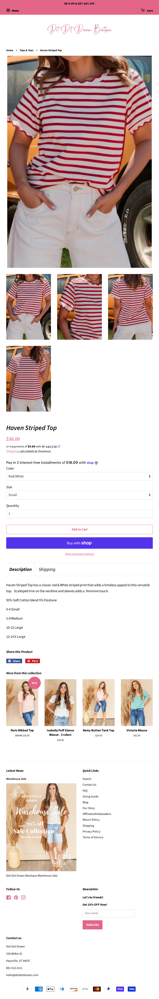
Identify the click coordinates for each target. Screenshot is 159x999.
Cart (149, 11)
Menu (15, 11)
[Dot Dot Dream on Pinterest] (16, 898)
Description (20, 569)
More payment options (79, 554)
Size (9, 487)
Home (9, 50)
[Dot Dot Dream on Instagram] (23, 898)
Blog (85, 802)
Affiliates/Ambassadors (97, 814)
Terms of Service (93, 837)
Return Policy (91, 820)
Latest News (15, 770)
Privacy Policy (91, 831)
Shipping (12, 451)
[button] (79, 447)
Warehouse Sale (16, 779)
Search (87, 779)
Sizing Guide (90, 796)
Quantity (12, 505)
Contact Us (89, 785)
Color (10, 468)
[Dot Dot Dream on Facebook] (8, 898)
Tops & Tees (27, 50)
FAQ (85, 791)
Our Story (89, 808)
